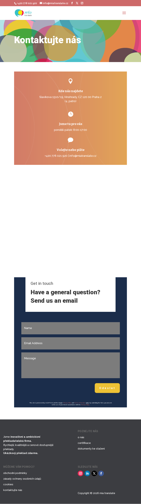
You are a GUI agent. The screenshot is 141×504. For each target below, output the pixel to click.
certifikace (84, 443)
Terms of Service (79, 403)
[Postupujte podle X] (94, 473)
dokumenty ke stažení (91, 448)
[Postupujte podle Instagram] (80, 473)
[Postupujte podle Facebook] (101, 473)
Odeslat (107, 388)
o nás (81, 437)
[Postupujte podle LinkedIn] (87, 473)
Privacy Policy (67, 403)
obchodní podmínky (15, 473)
